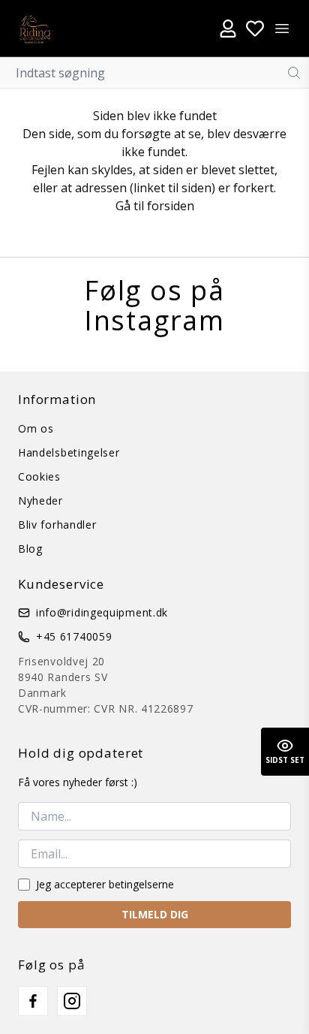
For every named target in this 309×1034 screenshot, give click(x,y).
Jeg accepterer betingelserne (105, 884)
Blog (30, 548)
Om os (36, 428)
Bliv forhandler (57, 524)
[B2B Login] (228, 29)
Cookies (39, 476)
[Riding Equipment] (35, 28)
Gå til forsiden (155, 205)
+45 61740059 (74, 636)
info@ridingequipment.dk (102, 612)
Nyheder (40, 500)
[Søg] (294, 73)
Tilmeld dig (155, 914)
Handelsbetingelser (69, 452)
